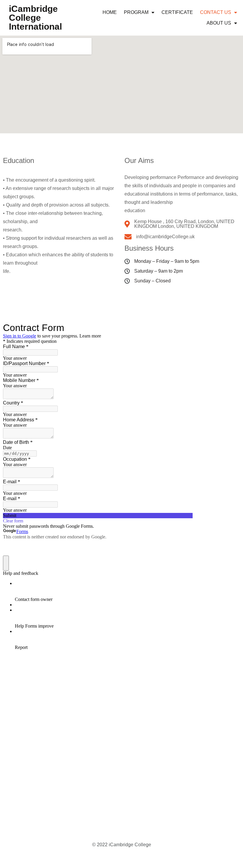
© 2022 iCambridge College (121, 844)
